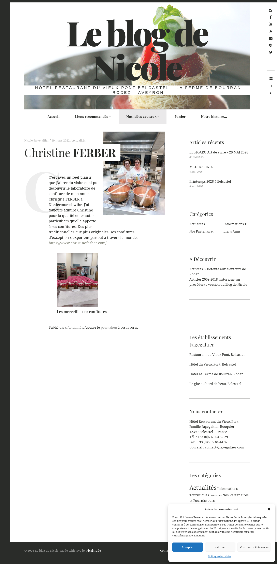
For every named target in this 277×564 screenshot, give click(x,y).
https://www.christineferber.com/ (77, 243)
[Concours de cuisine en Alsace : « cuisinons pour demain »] (271, 86)
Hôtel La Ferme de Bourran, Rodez (216, 374)
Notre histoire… (214, 116)
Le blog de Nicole (137, 49)
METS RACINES (201, 167)
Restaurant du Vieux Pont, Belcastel (217, 354)
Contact (165, 550)
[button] (269, 509)
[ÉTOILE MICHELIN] (271, 93)
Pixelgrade (93, 550)
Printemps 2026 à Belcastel (210, 181)
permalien (109, 327)
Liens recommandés (93, 116)
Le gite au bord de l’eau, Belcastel (215, 384)
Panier (180, 116)
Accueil (53, 116)
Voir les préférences (254, 547)
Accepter (187, 547)
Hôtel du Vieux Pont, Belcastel (212, 364)
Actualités (79, 140)
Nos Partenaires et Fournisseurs (214, 231)
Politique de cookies (219, 556)
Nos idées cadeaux (142, 116)
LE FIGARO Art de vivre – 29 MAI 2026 (218, 152)
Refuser (220, 547)
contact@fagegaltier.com (224, 447)
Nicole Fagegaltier (37, 140)
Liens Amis (231, 231)
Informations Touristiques (243, 224)
